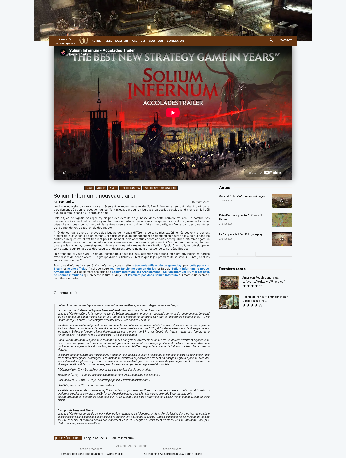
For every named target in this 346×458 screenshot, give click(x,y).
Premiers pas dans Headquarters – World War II (91, 454)
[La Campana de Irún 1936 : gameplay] (282, 239)
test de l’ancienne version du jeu (133, 268)
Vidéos (101, 188)
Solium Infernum (122, 438)
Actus (89, 188)
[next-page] (274, 254)
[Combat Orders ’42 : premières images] (282, 201)
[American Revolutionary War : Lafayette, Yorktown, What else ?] (229, 283)
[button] (271, 40)
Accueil (121, 446)
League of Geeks (95, 438)
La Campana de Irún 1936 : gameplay (240, 234)
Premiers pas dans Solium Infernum (153, 275)
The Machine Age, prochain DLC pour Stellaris (172, 454)
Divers (113, 188)
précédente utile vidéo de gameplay (156, 265)
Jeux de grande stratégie (160, 188)
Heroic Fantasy (130, 188)
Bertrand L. (66, 201)
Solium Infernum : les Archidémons (136, 271)
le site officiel (76, 268)
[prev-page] (237, 254)
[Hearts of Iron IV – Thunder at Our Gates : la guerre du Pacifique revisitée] (229, 302)
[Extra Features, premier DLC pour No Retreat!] (282, 220)
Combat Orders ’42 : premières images (242, 196)
